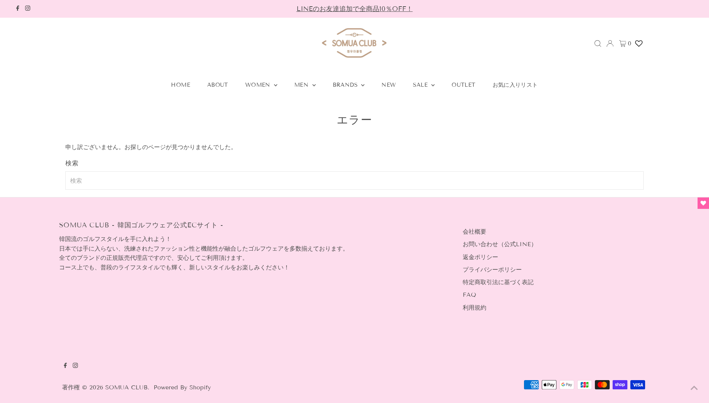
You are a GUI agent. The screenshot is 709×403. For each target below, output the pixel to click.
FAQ (469, 294)
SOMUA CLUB (126, 387)
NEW (388, 85)
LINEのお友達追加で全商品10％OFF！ (355, 9)
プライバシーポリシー (492, 269)
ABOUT (217, 85)
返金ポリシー (480, 257)
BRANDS (346, 85)
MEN (302, 85)
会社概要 (474, 231)
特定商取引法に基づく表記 (498, 282)
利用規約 (474, 307)
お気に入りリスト (515, 85)
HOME (180, 85)
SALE (421, 85)
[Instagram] (27, 9)
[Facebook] (17, 9)
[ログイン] (610, 43)
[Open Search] (598, 43)
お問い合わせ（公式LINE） (500, 244)
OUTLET (463, 85)
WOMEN (258, 85)
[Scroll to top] (694, 388)
